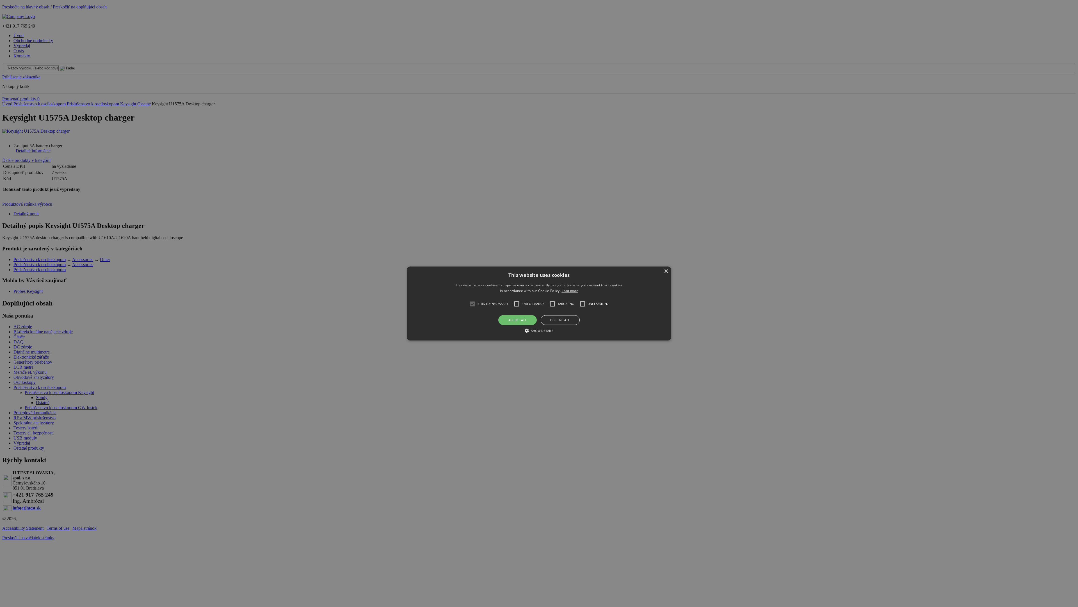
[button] (539, 303)
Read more (569, 291)
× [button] (666, 271)
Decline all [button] (560, 320)
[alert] (539, 303)
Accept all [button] (517, 320)
